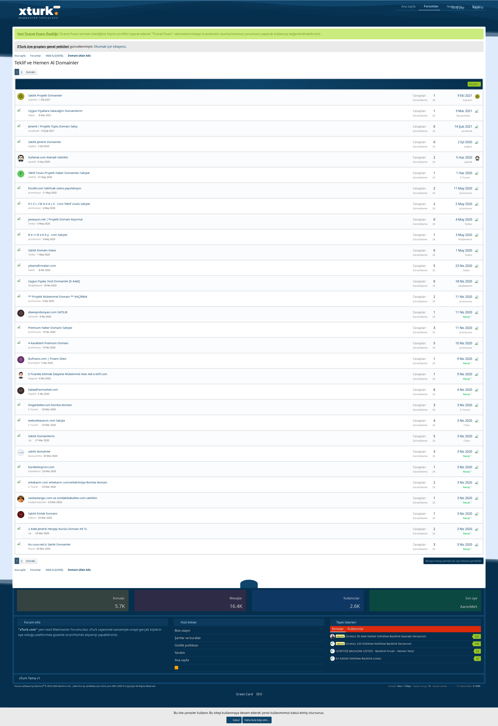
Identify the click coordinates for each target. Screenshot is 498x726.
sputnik (32, 161)
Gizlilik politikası (186, 645)
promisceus (34, 192)
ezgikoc (32, 146)
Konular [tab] (338, 629)
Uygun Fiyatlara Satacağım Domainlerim (55, 111)
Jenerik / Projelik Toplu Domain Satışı (53, 126)
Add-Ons (77, 686)
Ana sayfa (182, 660)
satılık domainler (39, 451)
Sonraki (30, 72)
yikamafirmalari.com (42, 265)
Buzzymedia (463, 115)
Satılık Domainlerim (41, 436)
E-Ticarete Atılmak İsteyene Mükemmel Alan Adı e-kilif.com (67, 374)
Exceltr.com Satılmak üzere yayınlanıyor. (55, 188)
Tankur (32, 223)
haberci (32, 517)
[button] (483, 686)
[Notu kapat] (479, 46)
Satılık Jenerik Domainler (44, 142)
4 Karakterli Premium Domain (48, 343)
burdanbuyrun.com (41, 467)
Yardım (180, 653)
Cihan (467, 425)
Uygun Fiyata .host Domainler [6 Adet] (54, 281)
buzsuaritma (35, 456)
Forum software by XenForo (42, 686)
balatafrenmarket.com (43, 389)
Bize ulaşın (182, 630)
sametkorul (34, 471)
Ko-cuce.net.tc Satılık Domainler (49, 544)
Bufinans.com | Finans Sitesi (47, 358)
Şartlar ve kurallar (188, 638)
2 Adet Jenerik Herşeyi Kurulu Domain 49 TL (57, 529)
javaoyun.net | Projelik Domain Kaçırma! (55, 219)
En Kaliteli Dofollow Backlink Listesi (358, 658)
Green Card (244, 694)
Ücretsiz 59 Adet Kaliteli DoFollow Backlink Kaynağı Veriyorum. (382, 636)
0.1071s (451, 686)
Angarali (32, 378)
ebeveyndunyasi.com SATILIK (48, 312)
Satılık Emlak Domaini (42, 513)
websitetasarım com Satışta (46, 420)
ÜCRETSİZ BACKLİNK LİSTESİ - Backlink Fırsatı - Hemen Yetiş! (375, 651)
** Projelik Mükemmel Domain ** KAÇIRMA (57, 296)
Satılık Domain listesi (42, 250)
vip (30, 440)
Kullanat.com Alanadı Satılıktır (48, 157)
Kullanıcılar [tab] (356, 629)
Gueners (33, 99)
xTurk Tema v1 (29, 678)
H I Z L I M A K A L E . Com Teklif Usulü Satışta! (59, 204)
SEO (259, 694)
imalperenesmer (37, 502)
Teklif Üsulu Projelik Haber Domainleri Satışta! (59, 173)
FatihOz (32, 177)
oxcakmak (33, 130)
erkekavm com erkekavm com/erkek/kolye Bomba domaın (67, 482)
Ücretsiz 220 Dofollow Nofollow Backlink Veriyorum (374, 643)
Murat (31, 548)
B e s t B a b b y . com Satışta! (47, 235)
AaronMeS (468, 606)
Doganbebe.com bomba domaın (50, 405)
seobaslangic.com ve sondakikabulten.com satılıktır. (62, 498)
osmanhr (33, 316)
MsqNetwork (465, 239)
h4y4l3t (32, 393)
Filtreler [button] (473, 84)
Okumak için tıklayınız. (110, 46)
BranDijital (34, 363)
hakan (31, 115)
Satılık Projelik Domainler (45, 95)
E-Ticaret (465, 177)
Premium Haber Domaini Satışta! (50, 328)
